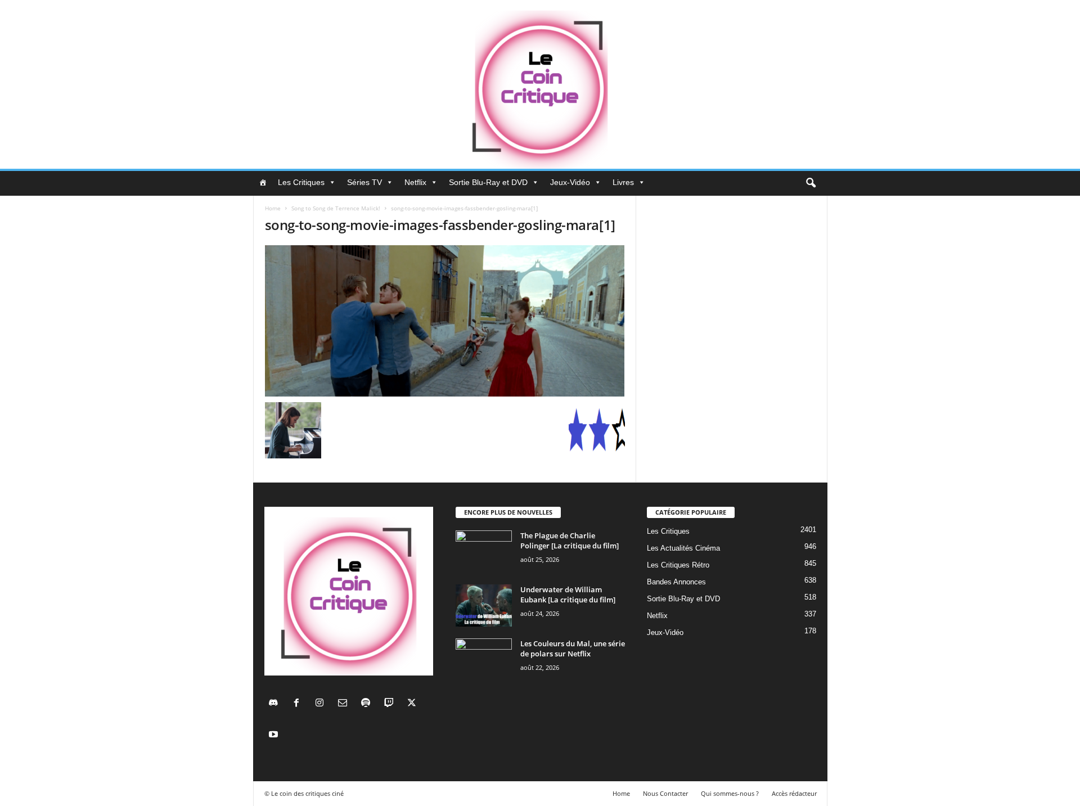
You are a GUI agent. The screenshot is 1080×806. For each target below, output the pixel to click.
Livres (623, 182)
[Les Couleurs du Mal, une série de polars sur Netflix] (484, 659)
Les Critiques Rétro (678, 565)
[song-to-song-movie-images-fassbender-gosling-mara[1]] (445, 321)
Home (273, 208)
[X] (413, 704)
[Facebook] (298, 704)
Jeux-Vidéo (570, 182)
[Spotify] (368, 704)
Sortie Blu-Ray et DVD (488, 182)
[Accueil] (262, 182)
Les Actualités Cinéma (683, 548)
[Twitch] (391, 704)
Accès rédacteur (794, 793)
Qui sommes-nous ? (730, 793)
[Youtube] (274, 735)
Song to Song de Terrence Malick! (335, 208)
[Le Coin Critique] (540, 84)
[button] (810, 183)
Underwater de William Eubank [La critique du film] (567, 594)
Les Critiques (301, 182)
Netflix (415, 182)
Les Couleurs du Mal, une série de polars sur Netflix (572, 648)
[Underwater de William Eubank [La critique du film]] (484, 605)
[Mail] (345, 704)
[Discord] (275, 704)
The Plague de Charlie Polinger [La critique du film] (569, 540)
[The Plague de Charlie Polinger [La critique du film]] (484, 551)
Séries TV (364, 182)
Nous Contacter (665, 793)
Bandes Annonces (676, 582)
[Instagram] (322, 704)
